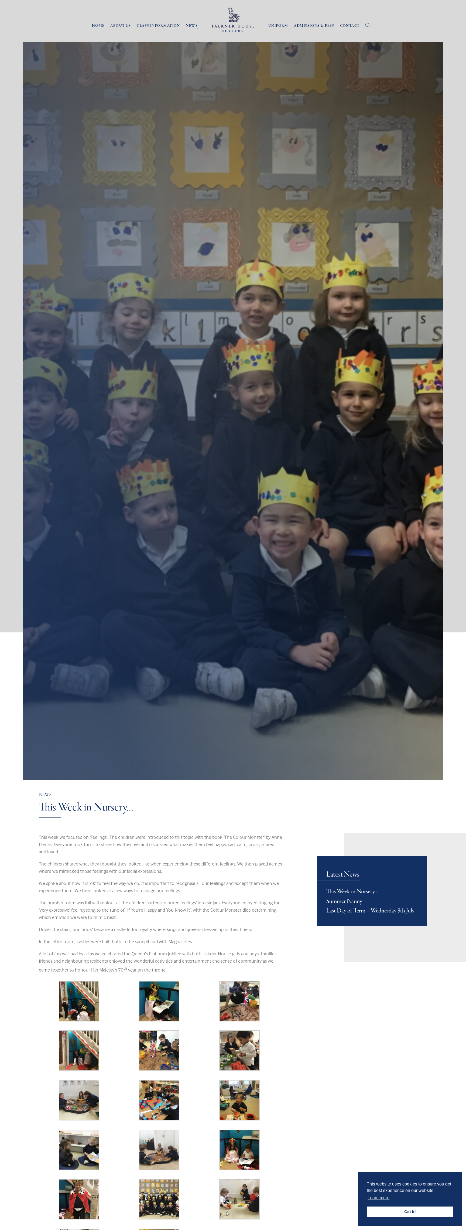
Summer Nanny (344, 901)
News (192, 25)
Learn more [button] (378, 1197)
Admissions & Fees (314, 25)
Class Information (158, 25)
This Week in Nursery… (352, 892)
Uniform (278, 25)
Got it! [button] (410, 1211)
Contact (350, 25)
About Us (120, 25)
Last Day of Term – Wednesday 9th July (370, 911)
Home (98, 25)
